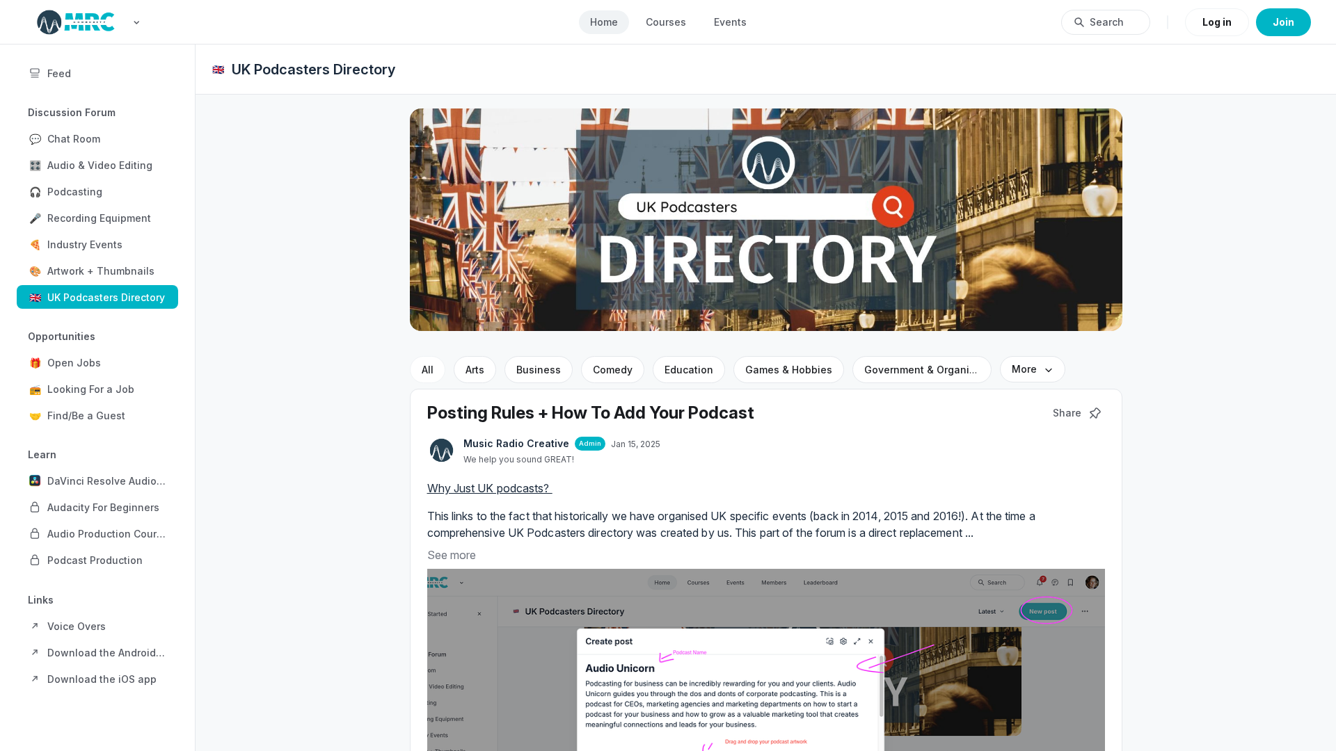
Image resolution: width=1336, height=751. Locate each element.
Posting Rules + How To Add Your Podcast (590, 413)
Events (730, 22)
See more (451, 555)
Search (1107, 22)
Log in (1217, 22)
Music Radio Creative (516, 443)
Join (1283, 22)
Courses (666, 22)
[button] (97, 138)
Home (604, 22)
